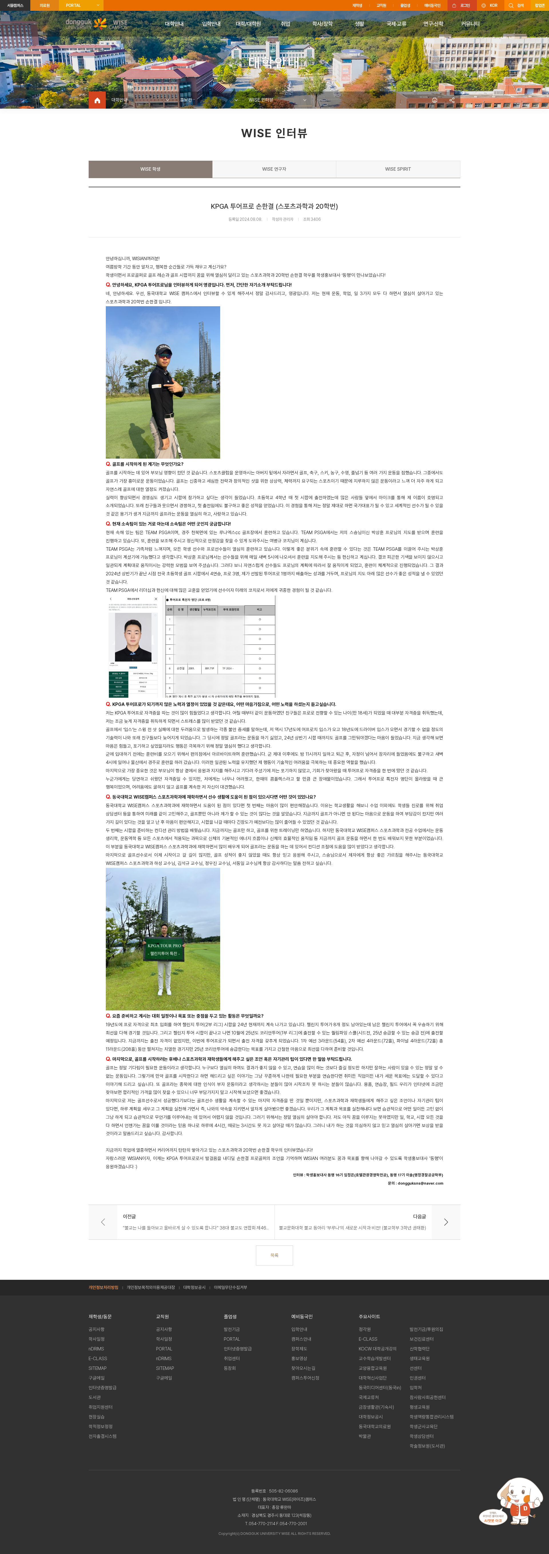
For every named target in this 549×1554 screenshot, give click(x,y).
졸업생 (405, 5)
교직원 (381, 5)
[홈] (97, 100)
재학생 (357, 5)
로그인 (465, 5)
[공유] (451, 100)
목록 (274, 1255)
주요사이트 (369, 1317)
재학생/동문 (100, 1317)
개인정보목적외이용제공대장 (151, 1287)
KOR (493, 5)
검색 (520, 5)
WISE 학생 (150, 169)
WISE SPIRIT (398, 169)
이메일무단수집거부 (230, 1287)
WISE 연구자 (274, 169)
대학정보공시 (194, 1287)
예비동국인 (432, 5)
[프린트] (434, 100)
